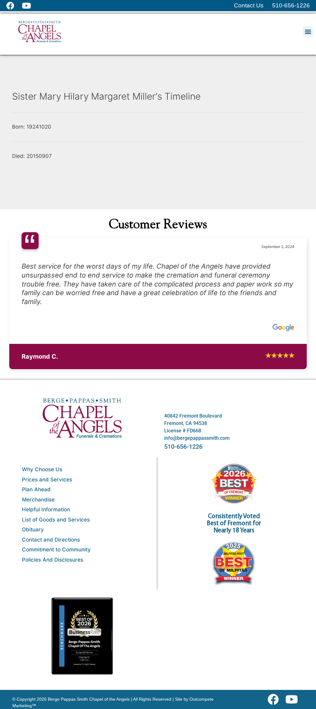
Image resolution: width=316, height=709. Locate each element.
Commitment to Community (56, 650)
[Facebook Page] (14, 6)
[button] (308, 31)
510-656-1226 (183, 546)
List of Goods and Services (56, 619)
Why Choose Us (42, 570)
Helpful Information (46, 610)
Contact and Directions (51, 640)
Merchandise (38, 599)
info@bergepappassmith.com (197, 538)
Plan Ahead (36, 590)
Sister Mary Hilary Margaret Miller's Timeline (106, 96)
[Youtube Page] (30, 6)
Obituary (33, 630)
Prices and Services (47, 579)
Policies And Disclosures (52, 660)
